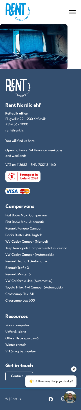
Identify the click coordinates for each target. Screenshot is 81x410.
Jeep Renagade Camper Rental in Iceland (36, 248)
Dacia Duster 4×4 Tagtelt (23, 235)
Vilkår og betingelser (20, 351)
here (31, 141)
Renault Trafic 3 (17, 268)
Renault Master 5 (18, 274)
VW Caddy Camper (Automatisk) (29, 255)
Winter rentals (15, 345)
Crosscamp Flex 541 (19, 294)
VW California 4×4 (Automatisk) (28, 281)
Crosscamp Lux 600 (20, 300)
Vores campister (17, 325)
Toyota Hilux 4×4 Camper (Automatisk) (34, 287)
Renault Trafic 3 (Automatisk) (27, 261)
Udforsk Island (15, 332)
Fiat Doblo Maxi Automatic (25, 222)
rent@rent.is (14, 130)
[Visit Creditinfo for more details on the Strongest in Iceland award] (22, 176)
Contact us (19, 376)
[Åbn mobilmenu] (72, 12)
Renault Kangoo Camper (23, 228)
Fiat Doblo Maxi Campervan (26, 215)
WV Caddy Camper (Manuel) (26, 242)
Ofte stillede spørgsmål (22, 338)
